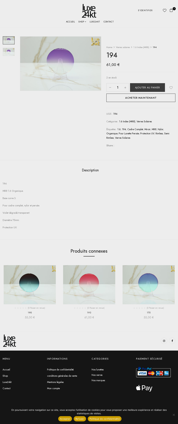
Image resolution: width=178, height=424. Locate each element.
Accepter (65, 418)
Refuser (79, 418)
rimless (159, 133)
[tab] (90, 170)
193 (89, 312)
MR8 (154, 129)
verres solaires (122, 138)
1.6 (119, 129)
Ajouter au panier (147, 87)
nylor (160, 129)
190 (30, 312)
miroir (147, 129)
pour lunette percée (129, 133)
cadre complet (135, 129)
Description (90, 170)
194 (124, 129)
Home (109, 47)
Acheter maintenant (141, 98)
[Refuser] (173, 415)
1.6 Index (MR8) (141, 47)
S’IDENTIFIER (145, 10)
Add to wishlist (171, 87)
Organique (111, 133)
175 (149, 312)
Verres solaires (123, 47)
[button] (172, 10)
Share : (110, 145)
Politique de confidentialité (105, 418)
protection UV (147, 133)
